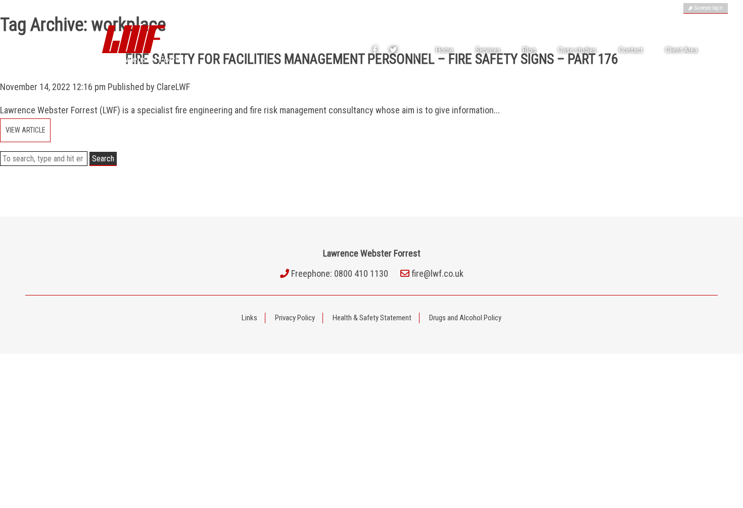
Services (488, 50)
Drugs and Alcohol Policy (465, 317)
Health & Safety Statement (372, 317)
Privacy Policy (295, 317)
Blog (529, 50)
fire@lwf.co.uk (437, 273)
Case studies (577, 50)
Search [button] (103, 158)
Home (444, 50)
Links (249, 317)
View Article (25, 130)
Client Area (681, 50)
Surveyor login (707, 8)
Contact (631, 50)
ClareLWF (173, 86)
